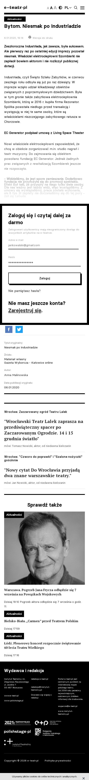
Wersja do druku (42, 37)
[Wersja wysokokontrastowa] (60, 8)
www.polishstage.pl (13, 700)
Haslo (11, 257)
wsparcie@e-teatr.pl (67, 706)
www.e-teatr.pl (11, 695)
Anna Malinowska (16, 375)
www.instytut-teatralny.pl (65, 712)
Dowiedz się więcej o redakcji (41, 696)
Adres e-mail (15, 240)
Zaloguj (44, 278)
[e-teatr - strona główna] (15, 8)
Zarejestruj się (24, 310)
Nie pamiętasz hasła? (24, 291)
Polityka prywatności (58, 760)
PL (67, 8)
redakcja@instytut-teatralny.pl (40, 688)
